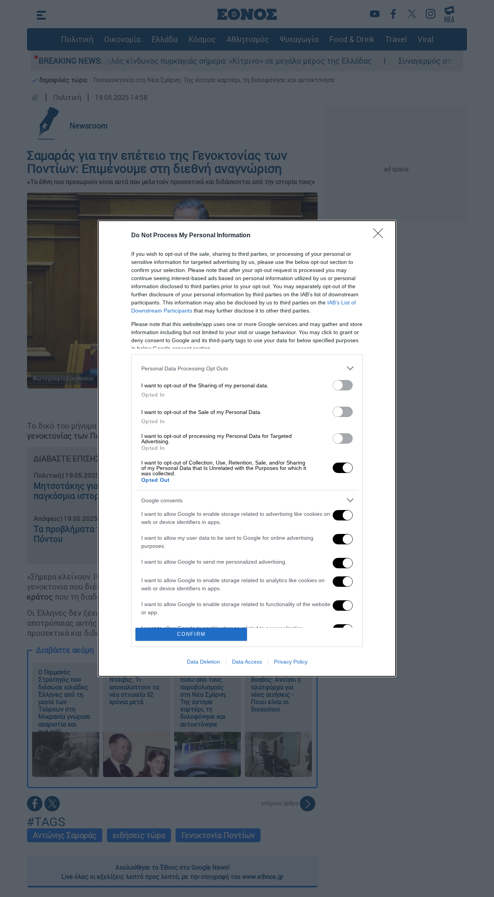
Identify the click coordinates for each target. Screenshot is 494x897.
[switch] (343, 385)
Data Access (247, 662)
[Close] (380, 235)
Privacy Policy (291, 662)
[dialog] (247, 448)
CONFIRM (191, 634)
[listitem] (247, 368)
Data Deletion (203, 662)
